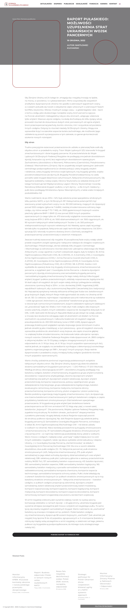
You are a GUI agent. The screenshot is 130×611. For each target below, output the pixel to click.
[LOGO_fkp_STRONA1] (16, 3)
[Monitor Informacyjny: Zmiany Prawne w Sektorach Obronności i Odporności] (109, 561)
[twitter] (58, 607)
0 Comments (25, 592)
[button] (123, 4)
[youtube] (61, 607)
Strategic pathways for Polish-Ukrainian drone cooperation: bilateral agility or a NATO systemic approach (86, 584)
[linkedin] (67, 607)
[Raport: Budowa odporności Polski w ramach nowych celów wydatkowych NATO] (43, 561)
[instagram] (64, 607)
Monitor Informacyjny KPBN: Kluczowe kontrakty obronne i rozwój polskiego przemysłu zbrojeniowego (21, 582)
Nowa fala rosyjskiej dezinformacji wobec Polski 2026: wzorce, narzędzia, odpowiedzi (62, 579)
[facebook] (55, 607)
